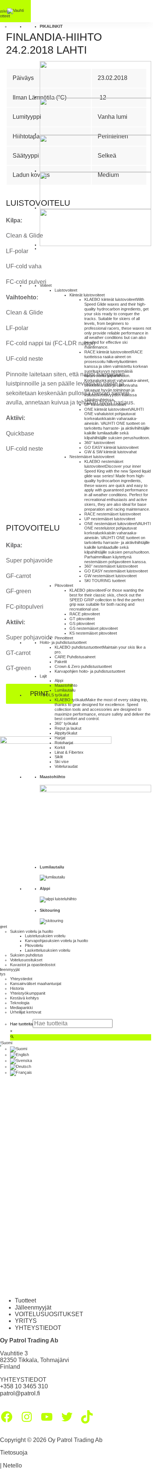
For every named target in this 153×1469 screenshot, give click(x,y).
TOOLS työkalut (54, 695)
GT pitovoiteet (82, 618)
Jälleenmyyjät (33, 1307)
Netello (12, 1465)
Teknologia (19, 1003)
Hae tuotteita (21, 1024)
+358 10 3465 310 (24, 1386)
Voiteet (46, 285)
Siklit (59, 756)
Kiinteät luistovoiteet (87, 295)
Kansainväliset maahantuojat (35, 983)
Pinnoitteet (64, 638)
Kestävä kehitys (24, 998)
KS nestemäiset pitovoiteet (93, 633)
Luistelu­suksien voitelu (45, 936)
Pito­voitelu (34, 945)
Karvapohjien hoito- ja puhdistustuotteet (90, 671)
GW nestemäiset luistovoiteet (110, 576)
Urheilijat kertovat (25, 1012)
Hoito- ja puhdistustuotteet (63, 642)
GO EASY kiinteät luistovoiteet (111, 447)
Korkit (60, 747)
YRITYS (26, 1321)
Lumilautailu (65, 690)
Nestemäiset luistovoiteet (91, 456)
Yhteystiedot (21, 978)
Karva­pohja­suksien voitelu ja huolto (56, 940)
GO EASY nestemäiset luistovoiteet (116, 571)
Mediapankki (21, 1007)
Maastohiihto (66, 685)
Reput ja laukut (68, 728)
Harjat (60, 738)
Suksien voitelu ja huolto (31, 931)
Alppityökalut (66, 733)
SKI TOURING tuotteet (105, 580)
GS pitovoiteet (82, 623)
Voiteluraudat (66, 766)
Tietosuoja (13, 1452)
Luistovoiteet (66, 290)
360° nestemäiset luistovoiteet (111, 566)
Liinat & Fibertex (69, 752)
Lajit (43, 676)
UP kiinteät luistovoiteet (105, 404)
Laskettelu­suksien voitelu (47, 950)
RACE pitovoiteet (84, 614)
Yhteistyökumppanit (27, 993)
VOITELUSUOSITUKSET (49, 1314)
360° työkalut (66, 723)
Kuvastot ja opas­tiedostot (32, 964)
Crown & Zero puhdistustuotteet (83, 666)
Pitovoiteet (64, 585)
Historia (17, 988)
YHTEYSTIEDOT (38, 1328)
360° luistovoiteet (99, 442)
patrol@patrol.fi (20, 1393)
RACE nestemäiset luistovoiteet (112, 514)
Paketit (61, 661)
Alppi (59, 680)
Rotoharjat (64, 742)
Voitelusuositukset (26, 960)
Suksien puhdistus (26, 955)
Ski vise (62, 761)
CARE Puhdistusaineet (75, 657)
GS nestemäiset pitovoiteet (93, 628)
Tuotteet (25, 1300)
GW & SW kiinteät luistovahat (110, 452)
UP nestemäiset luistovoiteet (109, 519)
